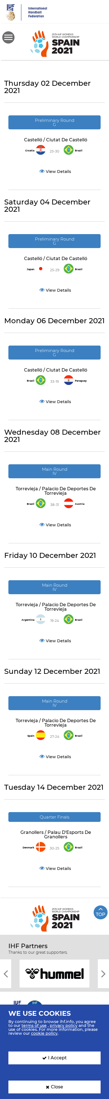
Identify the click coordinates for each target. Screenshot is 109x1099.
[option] (54, 973)
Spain (30, 735)
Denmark (28, 847)
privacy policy (63, 1025)
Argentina (28, 620)
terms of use (34, 1025)
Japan (30, 269)
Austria (79, 504)
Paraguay (81, 380)
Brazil (78, 150)
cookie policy (44, 1033)
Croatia (29, 150)
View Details (58, 171)
